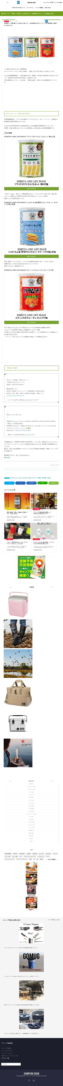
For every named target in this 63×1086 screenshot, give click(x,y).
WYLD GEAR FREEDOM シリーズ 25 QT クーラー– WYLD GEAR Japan (46, 709)
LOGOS (29, 853)
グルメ (31, 816)
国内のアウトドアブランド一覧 (10, 1055)
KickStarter (22, 853)
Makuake (35, 853)
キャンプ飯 (15, 856)
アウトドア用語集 (6, 1048)
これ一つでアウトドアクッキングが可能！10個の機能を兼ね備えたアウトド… (21, 947)
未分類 (31, 835)
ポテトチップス (32, 477)
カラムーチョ (15, 477)
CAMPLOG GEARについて (18, 7)
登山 (31, 838)
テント (48, 856)
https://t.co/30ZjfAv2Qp (23, 430)
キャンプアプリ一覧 (7, 1050)
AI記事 (31, 783)
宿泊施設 (31, 830)
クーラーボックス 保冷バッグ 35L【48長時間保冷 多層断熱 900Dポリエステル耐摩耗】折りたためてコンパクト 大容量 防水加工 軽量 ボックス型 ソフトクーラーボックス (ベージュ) (46, 680)
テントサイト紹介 (31, 822)
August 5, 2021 (29, 434)
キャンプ (31, 800)
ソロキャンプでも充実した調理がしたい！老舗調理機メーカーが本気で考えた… (22, 1033)
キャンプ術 (31, 811)
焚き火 (41, 859)
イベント (31, 792)
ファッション (31, 827)
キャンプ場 (31, 805)
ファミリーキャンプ (9, 859)
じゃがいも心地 (23, 477)
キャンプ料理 (31, 808)
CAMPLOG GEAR (30, 1076)
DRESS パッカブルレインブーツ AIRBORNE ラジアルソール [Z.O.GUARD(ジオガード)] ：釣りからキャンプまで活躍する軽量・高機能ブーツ (46, 621)
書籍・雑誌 (31, 833)
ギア (31, 797)
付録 (30, 859)
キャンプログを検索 (58, 2)
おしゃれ (41, 853)
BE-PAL (15, 853)
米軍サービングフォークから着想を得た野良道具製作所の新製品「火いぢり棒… (22, 1004)
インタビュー (31, 794)
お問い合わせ (48, 7)
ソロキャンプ (41, 856)
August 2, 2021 (32, 400)
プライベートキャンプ (21, 859)
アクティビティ (31, 789)
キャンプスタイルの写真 (48, 2)
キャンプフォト (30, 7)
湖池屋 (7, 457)
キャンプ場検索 (39, 7)
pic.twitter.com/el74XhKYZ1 (14, 395)
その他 (31, 819)
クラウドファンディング (30, 856)
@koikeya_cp (15, 421)
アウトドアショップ (31, 786)
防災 (50, 477)
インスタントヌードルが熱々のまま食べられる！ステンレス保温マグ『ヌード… (22, 976)
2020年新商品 (8, 853)
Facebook (32, 188)
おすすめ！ (48, 853)
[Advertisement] (31, 97)
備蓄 (40, 477)
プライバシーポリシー (7, 1053)
